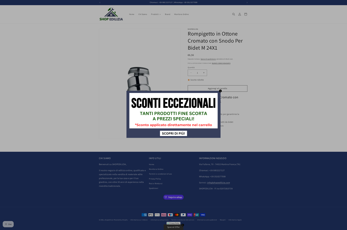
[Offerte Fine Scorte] (173, 137)
